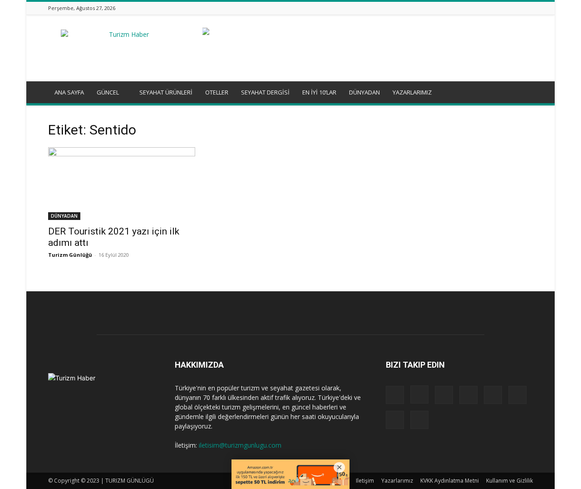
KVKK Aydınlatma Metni (449, 480)
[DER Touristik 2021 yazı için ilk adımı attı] (121, 183)
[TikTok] (505, 8)
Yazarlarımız (397, 480)
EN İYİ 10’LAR (319, 92)
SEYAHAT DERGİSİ (265, 92)
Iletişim (365, 480)
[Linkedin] (471, 8)
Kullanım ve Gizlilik (509, 480)
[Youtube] (528, 8)
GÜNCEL (108, 92)
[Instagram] (460, 8)
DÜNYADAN (364, 92)
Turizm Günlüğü (70, 254)
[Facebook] (448, 8)
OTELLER (216, 92)
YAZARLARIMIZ (412, 92)
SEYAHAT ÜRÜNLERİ (165, 92)
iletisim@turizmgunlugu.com (240, 445)
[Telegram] (494, 8)
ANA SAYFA (69, 92)
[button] (522, 93)
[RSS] (482, 8)
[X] (517, 8)
